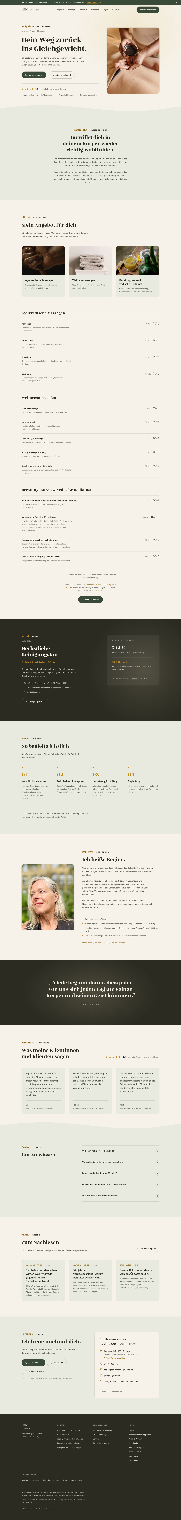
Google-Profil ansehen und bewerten (121, 1381)
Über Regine (134, 1443)
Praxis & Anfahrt (135, 1439)
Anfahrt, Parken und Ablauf (114, 1358)
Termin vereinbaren (34, 75)
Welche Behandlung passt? (140, 1434)
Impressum (133, 1456)
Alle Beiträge (147, 1248)
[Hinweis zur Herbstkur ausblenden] (177, 2)
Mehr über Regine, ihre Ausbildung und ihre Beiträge (103, 943)
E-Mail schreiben (36, 1371)
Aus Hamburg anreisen (31, 1480)
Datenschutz (134, 1460)
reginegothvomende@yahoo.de (118, 1369)
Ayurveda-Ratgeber (137, 1447)
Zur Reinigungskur (33, 701)
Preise (131, 1430)
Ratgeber (95, 9)
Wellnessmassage (100, 1434)
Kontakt (115, 9)
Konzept (71, 9)
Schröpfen (97, 1439)
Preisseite (99, 591)
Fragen (105, 9)
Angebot (60, 9)
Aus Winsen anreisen (51, 1480)
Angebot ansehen (60, 75)
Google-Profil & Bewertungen (69, 1447)
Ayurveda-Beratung (101, 1443)
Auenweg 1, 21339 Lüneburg (117, 1351)
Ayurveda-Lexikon (136, 1452)
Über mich (83, 9)
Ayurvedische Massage (102, 1430)
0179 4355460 (35, 1362)
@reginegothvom (112, 1375)
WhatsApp (58, 1362)
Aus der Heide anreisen (72, 1480)
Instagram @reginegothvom (68, 1443)
